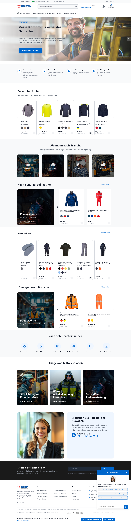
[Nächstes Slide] (129, 39)
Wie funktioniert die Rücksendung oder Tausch (113, 498)
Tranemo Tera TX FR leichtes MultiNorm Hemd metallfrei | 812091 (102, 123)
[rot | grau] (64, 216)
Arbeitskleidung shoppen (30, 50)
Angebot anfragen (42, 496)
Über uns (74, 493)
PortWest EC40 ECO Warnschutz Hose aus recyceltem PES (99, 315)
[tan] (69, 127)
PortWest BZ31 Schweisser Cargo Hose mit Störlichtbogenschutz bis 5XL (84, 264)
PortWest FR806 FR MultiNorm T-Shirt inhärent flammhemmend (46, 123)
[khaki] (25, 127)
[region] (65, 117)
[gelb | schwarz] (64, 320)
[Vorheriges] (17, 118)
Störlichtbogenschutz (60, 496)
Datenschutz (75, 499)
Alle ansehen (105, 184)
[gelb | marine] (78, 127)
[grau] (22, 127)
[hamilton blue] (59, 272)
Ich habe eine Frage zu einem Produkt (113, 489)
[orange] (95, 216)
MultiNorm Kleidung (60, 493)
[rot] (96, 127)
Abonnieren (107, 469)
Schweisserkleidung (60, 490)
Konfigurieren (109, 519)
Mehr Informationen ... (23, 520)
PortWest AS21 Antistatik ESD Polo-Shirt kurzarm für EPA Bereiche (65, 264)
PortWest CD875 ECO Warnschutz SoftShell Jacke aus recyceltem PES (69, 315)
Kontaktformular (76, 490)
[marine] (100, 127)
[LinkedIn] (20, 502)
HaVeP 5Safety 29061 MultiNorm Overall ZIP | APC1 (98, 211)
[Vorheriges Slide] (2, 39)
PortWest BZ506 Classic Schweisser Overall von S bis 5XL (46, 264)
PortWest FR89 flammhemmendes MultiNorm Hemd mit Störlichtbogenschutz (26, 123)
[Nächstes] (113, 118)
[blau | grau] (68, 216)
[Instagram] (23, 502)
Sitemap (74, 496)
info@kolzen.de (96, 494)
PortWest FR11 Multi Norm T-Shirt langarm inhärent (65, 122)
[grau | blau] (61, 216)
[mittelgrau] (22, 268)
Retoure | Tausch (42, 490)
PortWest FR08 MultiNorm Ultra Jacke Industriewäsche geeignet (70, 211)
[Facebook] (17, 502)
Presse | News (41, 499)
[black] (40, 268)
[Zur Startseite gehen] (26, 6)
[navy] (28, 127)
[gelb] (40, 127)
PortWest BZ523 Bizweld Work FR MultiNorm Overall (102, 263)
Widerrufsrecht (105, 512)
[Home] (18, 13)
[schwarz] (59, 127)
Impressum (96, 512)
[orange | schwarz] (61, 320)
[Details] (34, 133)
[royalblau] (92, 216)
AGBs (112, 512)
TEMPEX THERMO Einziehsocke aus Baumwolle (25, 264)
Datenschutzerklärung (95, 473)
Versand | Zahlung (42, 493)
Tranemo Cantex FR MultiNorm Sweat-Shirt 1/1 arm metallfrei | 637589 (83, 123)
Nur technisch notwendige (91, 519)
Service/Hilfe (109, 1)
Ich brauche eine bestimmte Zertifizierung (113, 493)
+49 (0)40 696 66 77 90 (88, 7)
